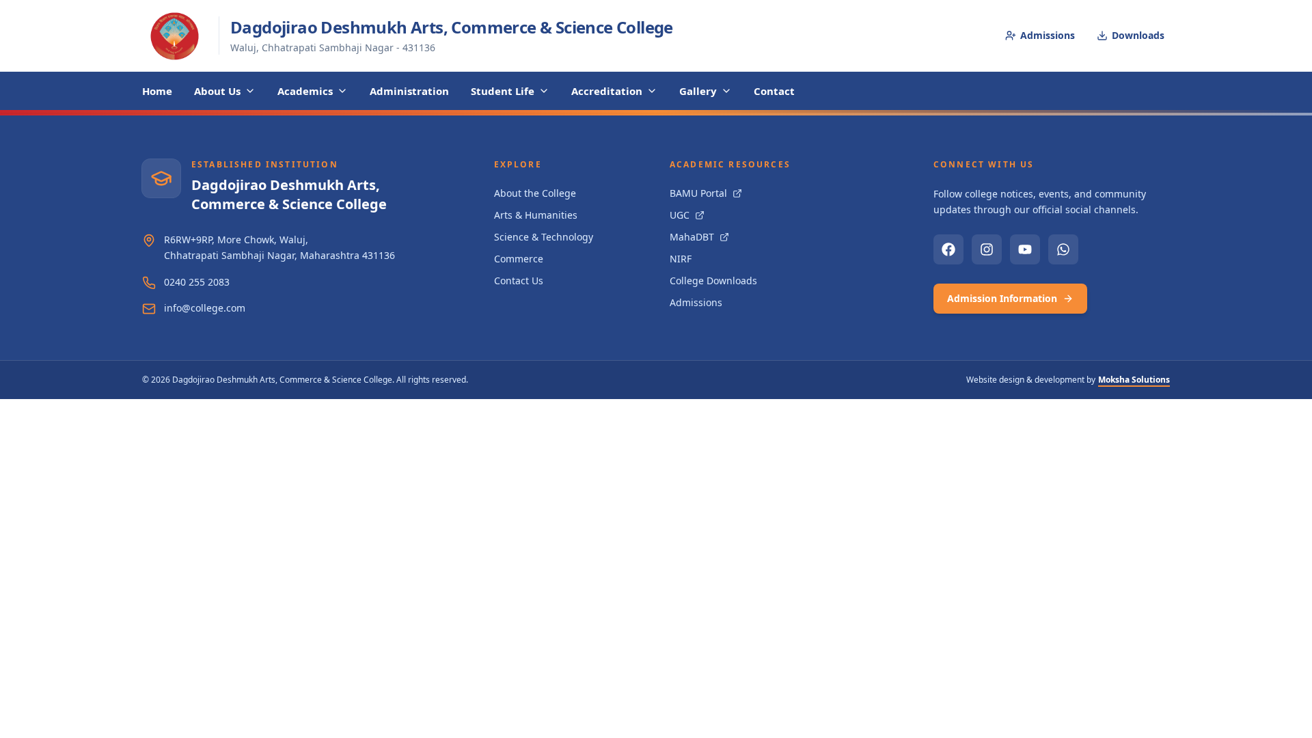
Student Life (502, 91)
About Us (217, 91)
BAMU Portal (698, 193)
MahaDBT (692, 236)
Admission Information (1002, 298)
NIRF (681, 258)
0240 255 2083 (197, 281)
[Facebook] (948, 249)
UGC (679, 214)
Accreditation (606, 91)
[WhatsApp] (1063, 249)
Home (157, 91)
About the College (535, 193)
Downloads (1138, 35)
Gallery (698, 91)
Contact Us (518, 280)
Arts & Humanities (535, 214)
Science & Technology (543, 236)
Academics (305, 91)
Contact (774, 91)
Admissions (1047, 35)
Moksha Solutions (1134, 379)
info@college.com (204, 307)
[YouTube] (1025, 249)
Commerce (518, 258)
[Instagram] (987, 249)
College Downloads (713, 280)
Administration (409, 91)
